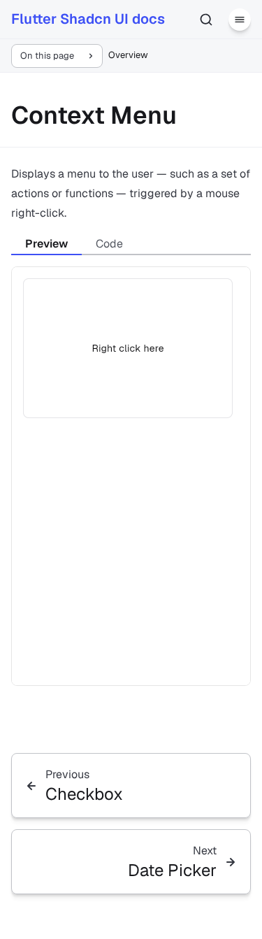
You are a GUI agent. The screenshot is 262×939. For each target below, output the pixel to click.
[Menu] (239, 19)
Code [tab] (109, 243)
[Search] (206, 20)
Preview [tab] (46, 243)
